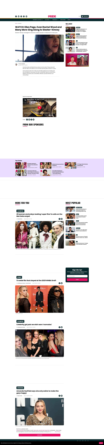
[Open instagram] (24, 16)
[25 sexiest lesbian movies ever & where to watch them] (70, 216)
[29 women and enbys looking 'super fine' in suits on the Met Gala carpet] (39, 234)
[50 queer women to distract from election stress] (21, 165)
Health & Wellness (79, 207)
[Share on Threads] (31, 119)
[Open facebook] (16, 16)
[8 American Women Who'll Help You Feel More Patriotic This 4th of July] (21, 172)
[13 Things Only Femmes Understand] (70, 165)
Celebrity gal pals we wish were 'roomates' (34, 324)
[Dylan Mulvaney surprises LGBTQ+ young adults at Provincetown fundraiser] (70, 36)
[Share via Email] (29, 119)
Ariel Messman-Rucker (21, 283)
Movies (77, 214)
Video (69, 19)
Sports (19, 277)
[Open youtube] (26, 16)
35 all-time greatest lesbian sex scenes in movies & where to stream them (82, 223)
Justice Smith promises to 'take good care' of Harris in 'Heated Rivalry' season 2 (82, 50)
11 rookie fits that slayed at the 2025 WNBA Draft (36, 280)
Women (19, 23)
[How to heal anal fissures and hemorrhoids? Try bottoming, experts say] (70, 209)
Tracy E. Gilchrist (22, 63)
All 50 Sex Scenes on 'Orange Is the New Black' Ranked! (82, 244)
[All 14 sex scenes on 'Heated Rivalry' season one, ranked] (70, 236)
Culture (47, 19)
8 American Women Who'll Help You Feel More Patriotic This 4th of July (33, 172)
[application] (77, 60)
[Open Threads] (21, 16)
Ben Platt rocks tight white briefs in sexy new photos (81, 230)
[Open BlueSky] (19, 16)
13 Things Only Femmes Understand (82, 165)
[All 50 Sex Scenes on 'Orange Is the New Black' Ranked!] (70, 242)
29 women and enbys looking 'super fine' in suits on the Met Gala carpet (39, 215)
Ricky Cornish (20, 395)
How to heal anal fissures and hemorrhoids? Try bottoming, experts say (81, 210)
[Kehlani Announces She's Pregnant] (45, 165)
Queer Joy (78, 34)
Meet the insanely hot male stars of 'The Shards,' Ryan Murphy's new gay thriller (81, 43)
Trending (54, 19)
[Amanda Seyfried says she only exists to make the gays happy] (39, 411)
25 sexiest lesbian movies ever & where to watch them (81, 217)
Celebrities (78, 27)
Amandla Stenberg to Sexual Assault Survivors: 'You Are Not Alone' (58, 172)
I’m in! (77, 279)
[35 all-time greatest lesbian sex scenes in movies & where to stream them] (70, 222)
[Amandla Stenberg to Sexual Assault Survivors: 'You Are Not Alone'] (45, 172)
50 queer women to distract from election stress (32, 165)
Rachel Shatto (20, 218)
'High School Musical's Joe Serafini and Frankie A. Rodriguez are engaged (81, 30)
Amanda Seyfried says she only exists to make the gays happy (37, 392)
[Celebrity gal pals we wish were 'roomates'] (39, 343)
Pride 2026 (62, 19)
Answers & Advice (37, 19)
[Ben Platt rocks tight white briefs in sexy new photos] (70, 229)
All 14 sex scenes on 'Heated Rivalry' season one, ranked (82, 237)
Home (16, 23)
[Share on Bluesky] (33, 119)
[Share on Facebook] (27, 119)
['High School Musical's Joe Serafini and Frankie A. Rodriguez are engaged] (70, 29)
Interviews (20, 388)
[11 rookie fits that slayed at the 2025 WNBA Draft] (39, 299)
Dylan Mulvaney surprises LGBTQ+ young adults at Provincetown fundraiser (81, 37)
